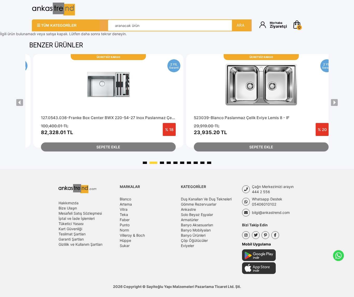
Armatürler (190, 220)
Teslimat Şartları (72, 234)
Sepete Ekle (108, 147)
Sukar (125, 245)
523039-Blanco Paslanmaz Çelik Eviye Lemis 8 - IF (241, 117)
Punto (125, 225)
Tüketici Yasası (71, 223)
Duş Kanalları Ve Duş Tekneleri (206, 199)
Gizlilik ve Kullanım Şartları (80, 244)
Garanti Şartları (71, 239)
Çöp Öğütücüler (194, 240)
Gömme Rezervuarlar (198, 204)
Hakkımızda (69, 203)
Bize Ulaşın (68, 208)
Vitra (124, 209)
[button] (307, 24)
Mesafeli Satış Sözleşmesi (80, 213)
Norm (124, 230)
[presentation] (19, 102)
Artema (126, 204)
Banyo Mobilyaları (196, 230)
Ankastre (188, 209)
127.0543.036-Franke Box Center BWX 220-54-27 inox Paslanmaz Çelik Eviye (114, 117)
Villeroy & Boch (132, 235)
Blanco (125, 199)
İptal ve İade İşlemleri (77, 218)
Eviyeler (187, 245)
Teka (124, 214)
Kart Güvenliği (70, 229)
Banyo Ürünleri (193, 235)
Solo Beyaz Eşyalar (197, 214)
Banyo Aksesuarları (197, 225)
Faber (125, 220)
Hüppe (125, 240)
